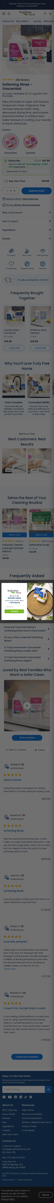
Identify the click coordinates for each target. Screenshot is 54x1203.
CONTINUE (14, 611)
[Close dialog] (51, 585)
